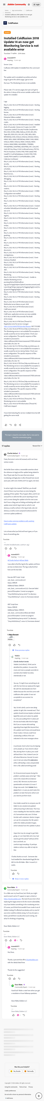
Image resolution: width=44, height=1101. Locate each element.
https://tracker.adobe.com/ (12, 899)
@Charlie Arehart (13, 560)
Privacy (31, 1087)
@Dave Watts (23, 560)
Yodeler (17, 656)
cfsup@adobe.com (32, 960)
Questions (8, 12)
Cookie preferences (10, 1091)
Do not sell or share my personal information (18, 1094)
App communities (17, 10)
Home (6, 10)
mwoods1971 (11, 58)
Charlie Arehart (12, 453)
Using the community (11, 1087)
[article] (22, 501)
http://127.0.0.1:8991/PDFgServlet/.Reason (17, 326)
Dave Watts (11, 887)
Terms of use (23, 1087)
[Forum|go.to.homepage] (17, 4)
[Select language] (29, 4)
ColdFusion (29, 10)
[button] (4, 5)
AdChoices (10, 1098)
